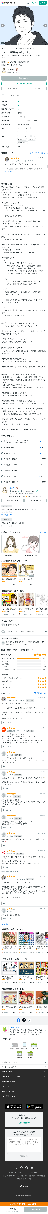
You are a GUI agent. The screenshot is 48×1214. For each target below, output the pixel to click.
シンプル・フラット (24, 128)
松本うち (12, 488)
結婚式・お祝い (22, 142)
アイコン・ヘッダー (24, 136)
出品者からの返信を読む (9, 871)
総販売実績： (13, 72)
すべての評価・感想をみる (39, 153)
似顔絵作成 (30, 48)
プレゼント (35, 136)
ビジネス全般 (22, 139)
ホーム (3, 48)
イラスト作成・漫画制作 (16, 48)
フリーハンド (22, 132)
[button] (24, 625)
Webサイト (31, 139)
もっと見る (9, 171)
